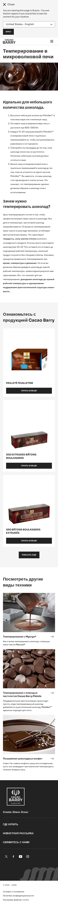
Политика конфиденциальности (18, 895)
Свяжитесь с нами (16, 842)
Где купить (10, 824)
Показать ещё (29, 555)
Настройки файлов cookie (16, 899)
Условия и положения (13, 891)
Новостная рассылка (18, 833)
